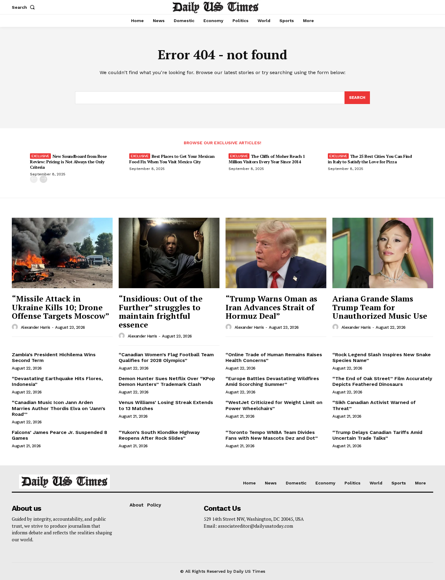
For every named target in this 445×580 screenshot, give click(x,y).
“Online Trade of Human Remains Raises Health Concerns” (274, 357)
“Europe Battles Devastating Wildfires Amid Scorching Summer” (272, 381)
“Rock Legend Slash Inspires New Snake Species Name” (381, 357)
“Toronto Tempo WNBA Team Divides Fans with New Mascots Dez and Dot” (272, 435)
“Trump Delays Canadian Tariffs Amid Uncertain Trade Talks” (377, 435)
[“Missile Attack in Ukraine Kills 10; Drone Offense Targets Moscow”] (62, 253)
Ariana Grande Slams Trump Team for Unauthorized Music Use (379, 307)
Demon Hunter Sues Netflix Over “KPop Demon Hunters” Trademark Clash (167, 381)
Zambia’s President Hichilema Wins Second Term (54, 357)
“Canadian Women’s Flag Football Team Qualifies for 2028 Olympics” (166, 357)
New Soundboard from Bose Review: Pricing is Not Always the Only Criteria (68, 161)
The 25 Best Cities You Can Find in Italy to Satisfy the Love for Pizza (370, 159)
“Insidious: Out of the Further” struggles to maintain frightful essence (161, 311)
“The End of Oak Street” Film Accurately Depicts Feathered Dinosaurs (382, 381)
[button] (24, 7)
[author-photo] (16, 327)
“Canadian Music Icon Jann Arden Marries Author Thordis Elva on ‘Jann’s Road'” (58, 408)
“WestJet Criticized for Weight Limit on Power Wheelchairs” (274, 405)
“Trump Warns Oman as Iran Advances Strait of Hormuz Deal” (271, 307)
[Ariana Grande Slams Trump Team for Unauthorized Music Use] (382, 253)
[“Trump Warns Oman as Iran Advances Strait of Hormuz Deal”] (276, 253)
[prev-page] (34, 179)
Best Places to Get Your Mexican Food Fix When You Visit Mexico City (171, 159)
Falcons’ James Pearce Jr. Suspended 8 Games (59, 435)
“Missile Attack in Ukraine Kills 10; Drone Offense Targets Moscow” (60, 307)
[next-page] (43, 179)
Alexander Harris (35, 327)
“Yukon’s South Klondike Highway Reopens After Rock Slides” (159, 435)
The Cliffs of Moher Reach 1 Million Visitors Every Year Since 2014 (267, 159)
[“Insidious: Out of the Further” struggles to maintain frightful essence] (169, 253)
